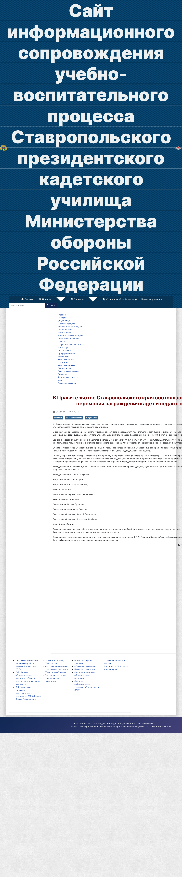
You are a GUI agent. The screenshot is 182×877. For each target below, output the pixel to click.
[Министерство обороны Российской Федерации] (178, 148)
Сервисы (79, 299)
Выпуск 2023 (91, 417)
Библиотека (63, 356)
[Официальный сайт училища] (3, 148)
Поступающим (65, 350)
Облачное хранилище (84, 666)
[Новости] (63, 299)
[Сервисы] (85, 299)
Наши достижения (74, 417)
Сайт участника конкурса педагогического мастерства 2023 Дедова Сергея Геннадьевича (28, 692)
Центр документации (84, 669)
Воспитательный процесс (70, 335)
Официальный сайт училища (111, 299)
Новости (57, 299)
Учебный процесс (66, 323)
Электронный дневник (69, 371)
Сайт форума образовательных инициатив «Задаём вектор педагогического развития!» (27, 677)
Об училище (64, 320)
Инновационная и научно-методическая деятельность (70, 329)
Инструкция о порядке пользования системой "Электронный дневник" (56, 669)
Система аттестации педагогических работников (55, 677)
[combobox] (27, 304)
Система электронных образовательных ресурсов (85, 674)
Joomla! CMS (77, 726)
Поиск (52, 305)
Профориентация (66, 353)
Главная (39, 299)
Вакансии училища (141, 299)
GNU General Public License (158, 726)
